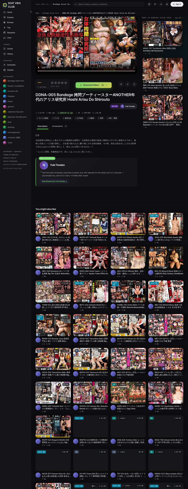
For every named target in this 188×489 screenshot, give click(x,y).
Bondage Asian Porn (51, 13)
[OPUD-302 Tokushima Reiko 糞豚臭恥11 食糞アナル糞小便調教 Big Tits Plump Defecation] (90, 329)
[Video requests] (149, 4)
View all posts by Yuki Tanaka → (54, 181)
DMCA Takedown (10, 161)
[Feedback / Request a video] (155, 4)
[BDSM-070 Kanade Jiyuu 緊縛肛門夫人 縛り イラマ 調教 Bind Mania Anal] (53, 329)
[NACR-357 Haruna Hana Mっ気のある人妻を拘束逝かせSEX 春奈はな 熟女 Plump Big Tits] (53, 464)
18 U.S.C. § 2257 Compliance (15, 164)
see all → (179, 18)
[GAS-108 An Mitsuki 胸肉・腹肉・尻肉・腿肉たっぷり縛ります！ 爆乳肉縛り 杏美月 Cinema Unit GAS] (128, 262)
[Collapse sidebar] (31, 11)
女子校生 (80, 118)
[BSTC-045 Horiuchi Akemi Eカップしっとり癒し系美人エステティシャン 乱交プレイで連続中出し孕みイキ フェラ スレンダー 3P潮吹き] (90, 295)
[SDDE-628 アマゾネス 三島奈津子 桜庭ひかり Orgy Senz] (128, 397)
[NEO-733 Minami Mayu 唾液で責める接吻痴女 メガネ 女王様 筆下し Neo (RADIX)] (165, 295)
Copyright (7, 151)
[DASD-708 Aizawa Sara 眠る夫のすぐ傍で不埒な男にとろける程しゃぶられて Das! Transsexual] (165, 430)
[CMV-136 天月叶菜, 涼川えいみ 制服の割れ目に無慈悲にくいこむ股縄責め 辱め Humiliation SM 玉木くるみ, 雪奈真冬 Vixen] (53, 228)
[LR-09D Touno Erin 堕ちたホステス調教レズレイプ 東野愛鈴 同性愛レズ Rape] (90, 464)
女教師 (91, 118)
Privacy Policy (9, 158)
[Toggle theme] (161, 4)
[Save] (134, 84)
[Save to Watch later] (67, 216)
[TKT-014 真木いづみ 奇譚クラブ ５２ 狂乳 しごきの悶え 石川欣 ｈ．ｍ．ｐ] (128, 464)
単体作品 (68, 118)
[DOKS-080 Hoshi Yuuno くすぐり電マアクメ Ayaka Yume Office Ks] (90, 262)
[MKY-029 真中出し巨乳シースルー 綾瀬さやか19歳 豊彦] (165, 329)
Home (37, 13)
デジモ (56, 118)
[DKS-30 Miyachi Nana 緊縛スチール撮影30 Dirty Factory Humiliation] (165, 262)
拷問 (101, 118)
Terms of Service (10, 155)
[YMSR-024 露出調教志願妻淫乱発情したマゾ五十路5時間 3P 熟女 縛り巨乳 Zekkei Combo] (53, 295)
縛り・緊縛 (113, 118)
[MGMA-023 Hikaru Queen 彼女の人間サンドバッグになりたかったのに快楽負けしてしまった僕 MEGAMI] (165, 464)
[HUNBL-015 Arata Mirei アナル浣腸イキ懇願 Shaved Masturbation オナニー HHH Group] (128, 295)
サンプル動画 (43, 118)
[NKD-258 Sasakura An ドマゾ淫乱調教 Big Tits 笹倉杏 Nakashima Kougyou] (53, 262)
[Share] (121, 84)
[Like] (127, 84)
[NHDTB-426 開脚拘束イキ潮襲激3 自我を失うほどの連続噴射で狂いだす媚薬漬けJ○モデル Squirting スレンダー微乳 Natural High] (90, 430)
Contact (18, 151)
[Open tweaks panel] (167, 4)
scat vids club (42, 4)
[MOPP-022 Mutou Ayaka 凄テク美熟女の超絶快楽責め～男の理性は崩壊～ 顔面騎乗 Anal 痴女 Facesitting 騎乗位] (128, 228)
